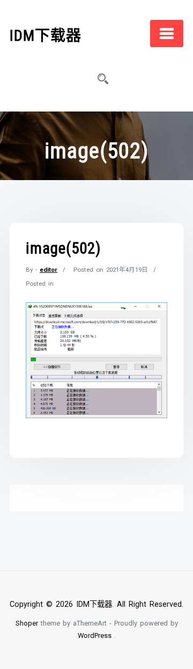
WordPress (95, 635)
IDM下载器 (45, 35)
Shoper (27, 623)
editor (48, 269)
